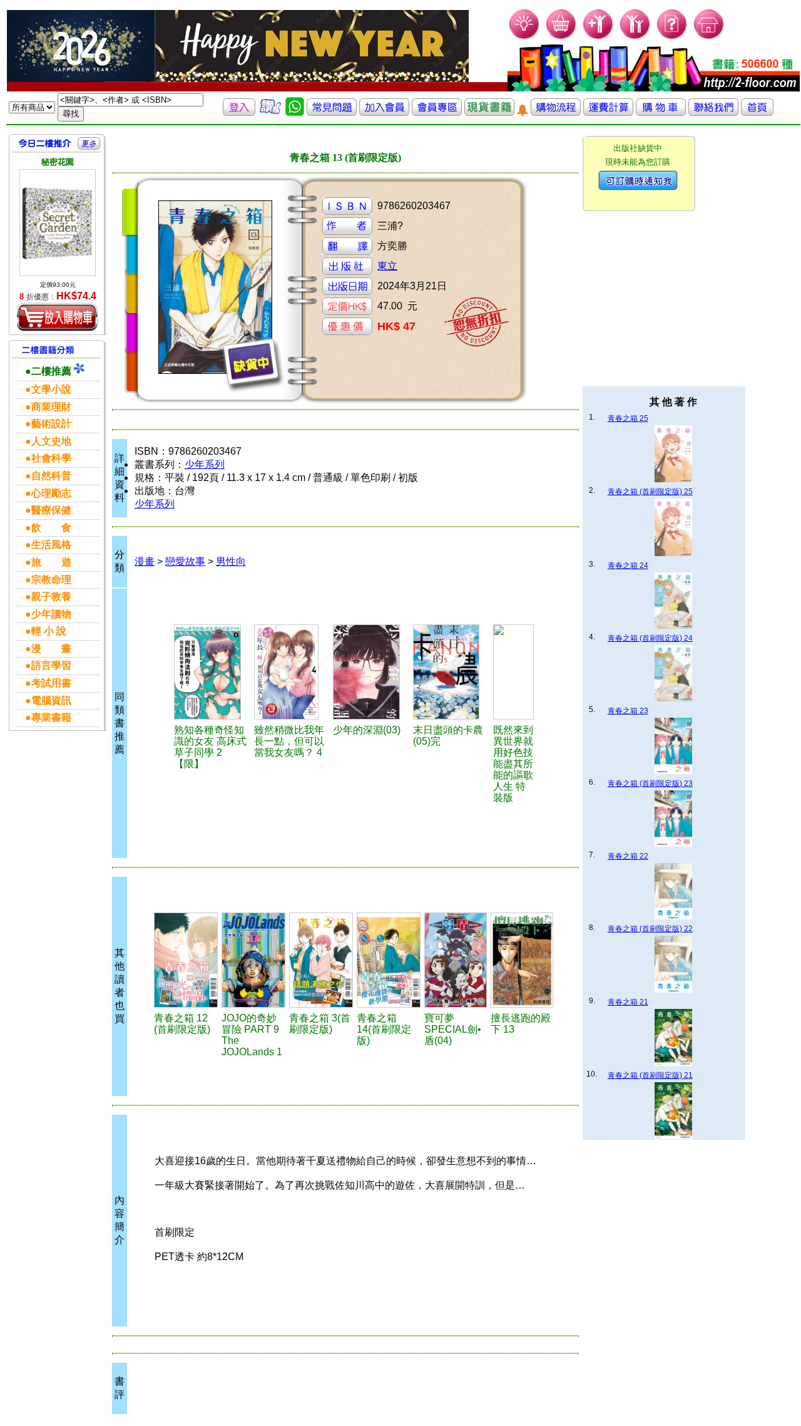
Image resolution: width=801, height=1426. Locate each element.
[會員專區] (437, 112)
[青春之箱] (186, 960)
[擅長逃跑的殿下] (522, 960)
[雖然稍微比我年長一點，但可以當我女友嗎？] (291, 672)
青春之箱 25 (628, 418)
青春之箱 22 (628, 856)
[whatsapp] (294, 112)
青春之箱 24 (628, 565)
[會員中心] (635, 38)
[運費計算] (608, 112)
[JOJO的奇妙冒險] (253, 960)
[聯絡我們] (713, 112)
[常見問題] (672, 38)
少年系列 (205, 464)
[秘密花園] (57, 222)
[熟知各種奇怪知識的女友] (212, 672)
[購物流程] (556, 112)
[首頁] (709, 38)
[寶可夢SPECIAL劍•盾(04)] (455, 960)
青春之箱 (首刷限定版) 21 (650, 1075)
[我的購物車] (561, 38)
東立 (387, 266)
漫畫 (145, 561)
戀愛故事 (185, 561)
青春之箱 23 (628, 710)
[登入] (239, 112)
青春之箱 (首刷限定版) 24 (650, 638)
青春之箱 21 (628, 1002)
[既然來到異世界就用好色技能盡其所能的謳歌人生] (513, 672)
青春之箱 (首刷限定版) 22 (650, 928)
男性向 (231, 561)
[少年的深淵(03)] (371, 672)
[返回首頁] (757, 112)
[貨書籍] (489, 112)
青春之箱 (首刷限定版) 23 (650, 783)
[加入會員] (598, 38)
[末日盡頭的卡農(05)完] (451, 672)
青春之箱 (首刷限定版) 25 (650, 491)
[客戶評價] (270, 112)
